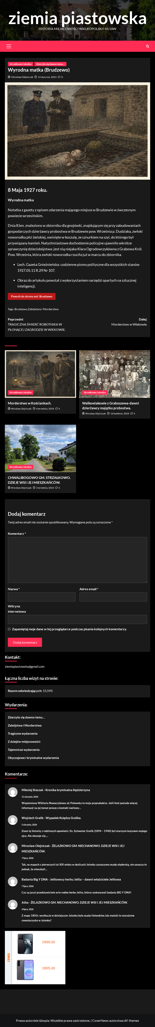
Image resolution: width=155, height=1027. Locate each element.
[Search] (147, 46)
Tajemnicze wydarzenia (24, 749)
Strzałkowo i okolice (20, 64)
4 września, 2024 (45, 408)
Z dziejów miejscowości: (24, 741)
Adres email (89, 589)
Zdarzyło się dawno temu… (26, 717)
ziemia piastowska (77, 17)
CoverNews (100, 1020)
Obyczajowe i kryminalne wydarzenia (33, 758)
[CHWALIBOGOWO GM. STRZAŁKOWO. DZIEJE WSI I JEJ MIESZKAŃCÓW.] (40, 448)
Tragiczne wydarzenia (23, 733)
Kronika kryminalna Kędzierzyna (67, 790)
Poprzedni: (36, 324)
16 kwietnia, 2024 (119, 413)
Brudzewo (21, 309)
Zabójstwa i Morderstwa (43, 309)
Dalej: (129, 321)
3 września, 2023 (45, 487)
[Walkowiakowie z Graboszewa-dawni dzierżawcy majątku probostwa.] (114, 374)
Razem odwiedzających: (25, 691)
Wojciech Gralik (32, 818)
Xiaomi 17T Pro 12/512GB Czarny (49, 937)
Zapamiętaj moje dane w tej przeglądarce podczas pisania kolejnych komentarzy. (69, 629)
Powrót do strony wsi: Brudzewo (31, 296)
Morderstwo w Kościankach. (29, 403)
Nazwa (14, 589)
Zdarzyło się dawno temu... (50, 64)
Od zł (47, 942)
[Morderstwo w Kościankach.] (40, 374)
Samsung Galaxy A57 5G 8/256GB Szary (49, 963)
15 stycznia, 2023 (47, 77)
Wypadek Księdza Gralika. (63, 818)
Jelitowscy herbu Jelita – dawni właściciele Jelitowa (85, 879)
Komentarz (17, 533)
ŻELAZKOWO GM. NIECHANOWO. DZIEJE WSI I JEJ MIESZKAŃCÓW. (79, 902)
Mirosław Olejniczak (22, 77)
